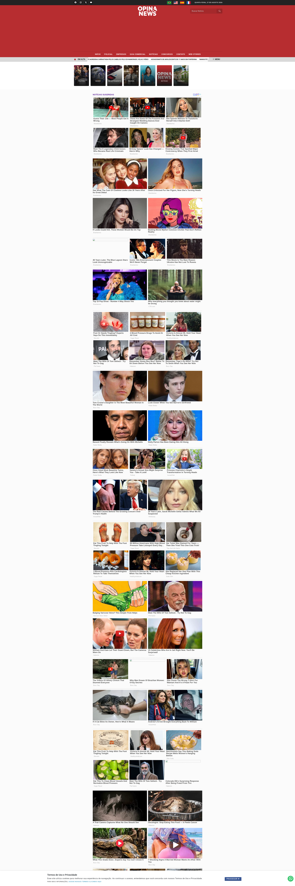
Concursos (168, 54)
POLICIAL (109, 54)
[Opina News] (147, 11)
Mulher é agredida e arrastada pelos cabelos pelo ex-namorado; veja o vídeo (92, 59)
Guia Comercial (138, 54)
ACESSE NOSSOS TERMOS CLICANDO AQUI (85, 881)
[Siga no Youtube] (91, 2)
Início (99, 54)
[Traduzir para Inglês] (175, 2)
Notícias (154, 54)
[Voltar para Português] (169, 2)
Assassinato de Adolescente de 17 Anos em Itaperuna (152, 59)
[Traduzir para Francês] (188, 2)
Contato (181, 54)
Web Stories (195, 54)
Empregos (122, 54)
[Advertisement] (147, 34)
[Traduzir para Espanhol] (182, 2)
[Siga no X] (86, 2)
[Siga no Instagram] (81, 2)
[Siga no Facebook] (75, 2)
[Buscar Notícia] (219, 11)
